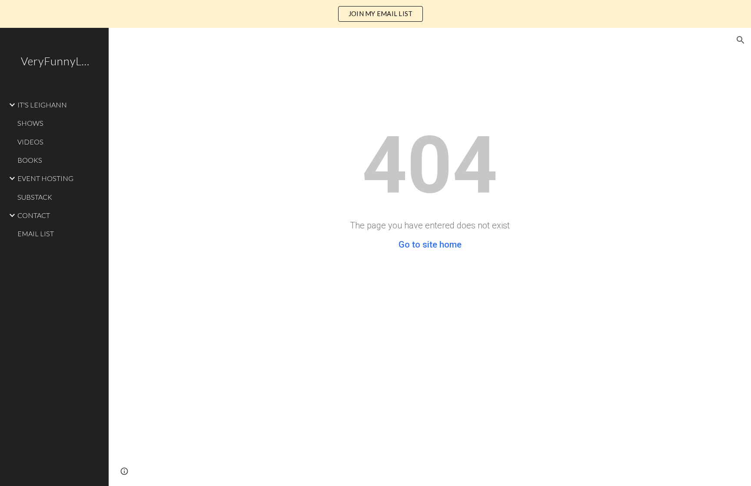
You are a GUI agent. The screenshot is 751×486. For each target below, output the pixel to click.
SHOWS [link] (30, 123)
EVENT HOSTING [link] (45, 178)
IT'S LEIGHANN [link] (42, 105)
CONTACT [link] (33, 215)
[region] (375, 14)
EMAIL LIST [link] (35, 233)
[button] (740, 40)
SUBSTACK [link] (34, 197)
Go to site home (430, 244)
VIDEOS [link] (30, 141)
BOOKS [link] (29, 160)
